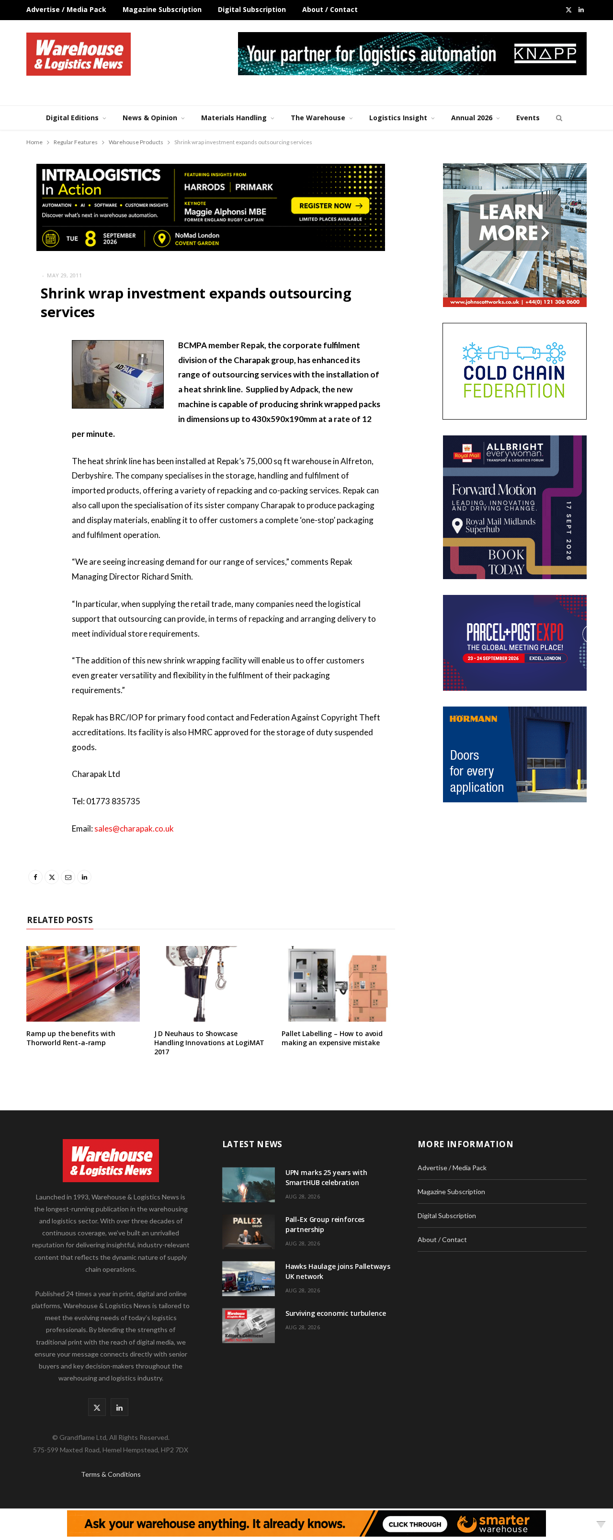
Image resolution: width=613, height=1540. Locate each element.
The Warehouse (318, 117)
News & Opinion (150, 117)
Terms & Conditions (111, 1474)
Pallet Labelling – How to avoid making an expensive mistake (332, 1038)
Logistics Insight (398, 117)
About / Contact (330, 9)
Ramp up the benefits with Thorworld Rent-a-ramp (70, 1038)
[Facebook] (35, 373)
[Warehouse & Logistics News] (78, 54)
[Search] (558, 117)
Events (528, 117)
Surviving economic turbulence (335, 1313)
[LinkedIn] (35, 446)
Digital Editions (72, 117)
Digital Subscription (252, 9)
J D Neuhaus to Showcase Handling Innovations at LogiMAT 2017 (209, 1042)
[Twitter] (35, 398)
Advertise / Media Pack (66, 9)
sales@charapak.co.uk (134, 828)
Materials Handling (234, 117)
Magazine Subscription (162, 9)
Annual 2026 (471, 117)
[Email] (35, 422)
